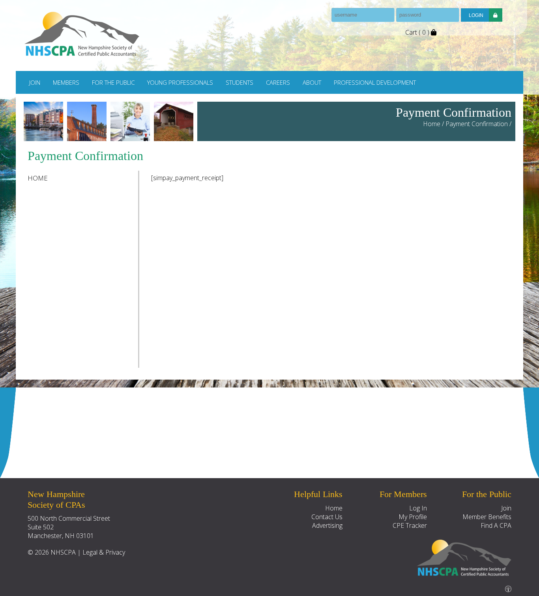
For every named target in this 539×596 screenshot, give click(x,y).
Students (239, 82)
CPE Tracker (410, 525)
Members (66, 82)
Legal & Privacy (103, 552)
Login (476, 15)
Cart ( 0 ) (418, 32)
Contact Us (326, 516)
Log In (418, 508)
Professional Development (375, 82)
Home (431, 123)
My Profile (413, 516)
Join (34, 82)
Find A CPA (496, 525)
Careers (278, 82)
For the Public (113, 82)
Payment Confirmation (476, 123)
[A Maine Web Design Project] (508, 587)
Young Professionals (180, 82)
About (312, 82)
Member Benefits (486, 516)
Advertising (327, 525)
